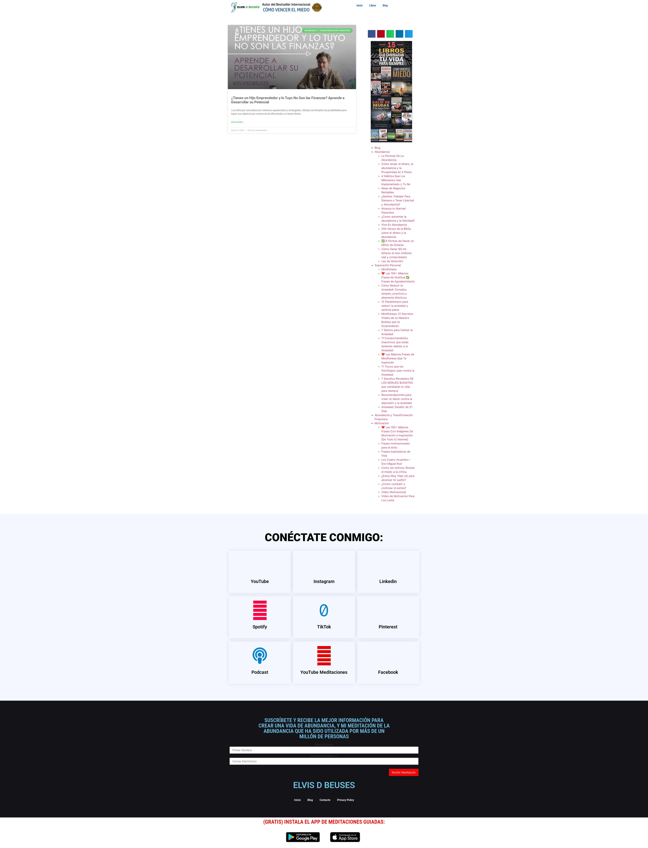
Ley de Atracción (392, 261)
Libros (372, 5)
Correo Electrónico (324, 755)
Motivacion (382, 423)
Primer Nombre (324, 744)
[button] (371, 34)
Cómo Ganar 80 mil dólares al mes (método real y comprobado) (396, 253)
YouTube (260, 581)
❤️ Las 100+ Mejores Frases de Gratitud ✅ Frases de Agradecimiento (398, 277)
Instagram (324, 581)
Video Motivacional (393, 492)
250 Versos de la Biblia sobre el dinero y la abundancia (396, 232)
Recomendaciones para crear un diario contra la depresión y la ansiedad (396, 399)
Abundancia (382, 151)
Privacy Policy (345, 800)
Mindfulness (389, 269)
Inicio (359, 5)
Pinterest (388, 627)
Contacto (325, 800)
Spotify (260, 627)
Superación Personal (388, 265)
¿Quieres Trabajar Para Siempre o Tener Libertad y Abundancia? (397, 200)
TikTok (324, 627)
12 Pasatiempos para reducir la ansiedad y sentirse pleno (394, 305)
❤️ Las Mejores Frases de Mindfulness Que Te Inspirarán (397, 358)
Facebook (388, 672)
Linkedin (388, 581)
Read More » (237, 122)
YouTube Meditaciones (323, 672)
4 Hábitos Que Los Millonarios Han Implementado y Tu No (395, 180)
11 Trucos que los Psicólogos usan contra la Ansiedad (397, 370)
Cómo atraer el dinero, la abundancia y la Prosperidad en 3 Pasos (397, 168)
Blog (385, 5)
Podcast (259, 672)
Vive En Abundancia (394, 224)
